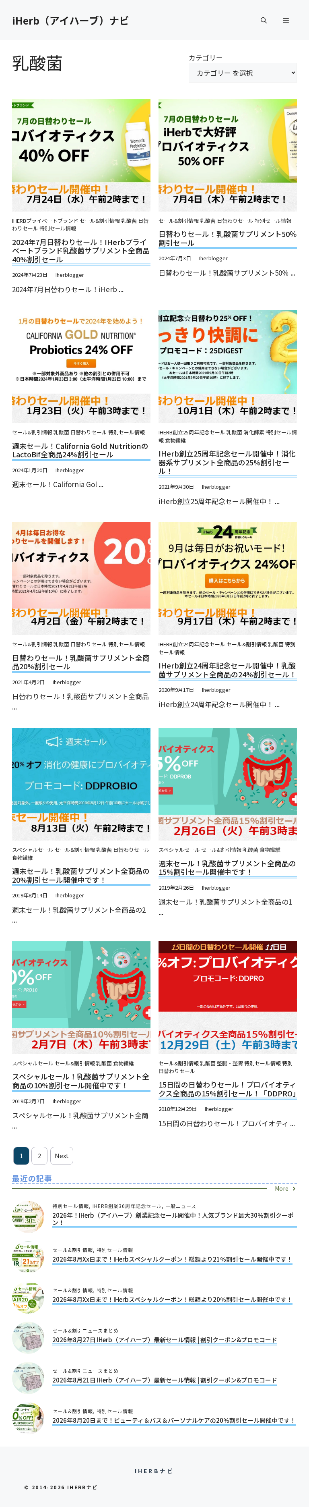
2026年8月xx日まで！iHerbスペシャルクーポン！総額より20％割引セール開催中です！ (172, 1299)
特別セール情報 (57, 228)
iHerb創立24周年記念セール (192, 644)
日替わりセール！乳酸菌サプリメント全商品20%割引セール (81, 662)
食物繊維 (175, 440)
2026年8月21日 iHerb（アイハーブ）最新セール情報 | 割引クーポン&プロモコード (164, 1380)
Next (62, 1155)
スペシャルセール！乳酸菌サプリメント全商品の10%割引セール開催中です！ (80, 1080)
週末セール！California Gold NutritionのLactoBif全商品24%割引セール (80, 450)
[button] (264, 20)
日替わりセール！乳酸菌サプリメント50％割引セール (228, 238)
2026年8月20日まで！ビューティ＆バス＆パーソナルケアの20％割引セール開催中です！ (174, 1420)
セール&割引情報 (100, 220)
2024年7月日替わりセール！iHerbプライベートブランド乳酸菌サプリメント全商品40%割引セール (81, 250)
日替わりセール (235, 220)
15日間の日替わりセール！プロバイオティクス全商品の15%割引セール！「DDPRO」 (229, 1088)
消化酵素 (253, 432)
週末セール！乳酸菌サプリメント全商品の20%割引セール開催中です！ (81, 875)
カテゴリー (206, 57)
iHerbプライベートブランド (45, 220)
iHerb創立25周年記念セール (192, 432)
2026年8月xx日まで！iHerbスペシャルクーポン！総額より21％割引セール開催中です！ (172, 1259)
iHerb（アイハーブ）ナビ (70, 20)
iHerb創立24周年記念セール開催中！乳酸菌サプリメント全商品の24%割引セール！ (228, 669)
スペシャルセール (33, 849)
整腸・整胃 (230, 1063)
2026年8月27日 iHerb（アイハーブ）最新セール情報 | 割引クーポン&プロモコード (164, 1339)
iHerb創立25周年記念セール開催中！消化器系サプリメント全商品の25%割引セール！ (227, 462)
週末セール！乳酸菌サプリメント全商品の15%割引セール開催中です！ (227, 867)
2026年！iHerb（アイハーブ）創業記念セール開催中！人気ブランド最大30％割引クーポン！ (173, 1219)
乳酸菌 (129, 220)
